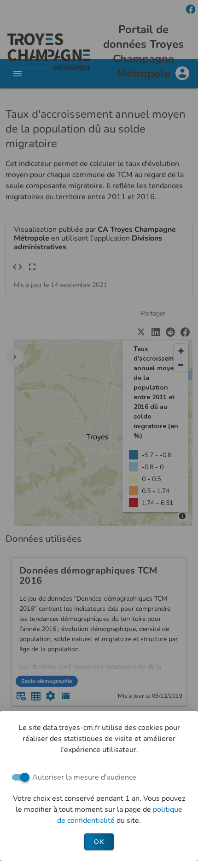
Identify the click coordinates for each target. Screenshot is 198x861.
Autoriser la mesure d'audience (84, 777)
